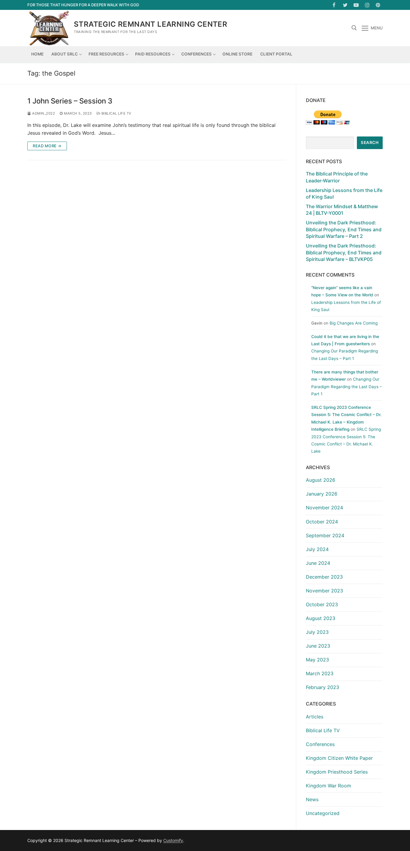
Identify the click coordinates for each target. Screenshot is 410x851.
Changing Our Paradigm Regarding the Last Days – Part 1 (346, 386)
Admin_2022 (43, 113)
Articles (314, 717)
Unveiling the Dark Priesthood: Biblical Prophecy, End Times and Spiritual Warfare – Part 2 (343, 229)
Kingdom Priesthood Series (337, 772)
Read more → (47, 145)
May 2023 (317, 660)
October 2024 (322, 522)
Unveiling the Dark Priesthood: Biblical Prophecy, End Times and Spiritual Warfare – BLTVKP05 (343, 252)
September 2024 (325, 535)
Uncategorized (322, 813)
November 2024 (324, 508)
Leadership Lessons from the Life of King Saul (344, 193)
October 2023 (322, 604)
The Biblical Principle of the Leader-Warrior (337, 177)
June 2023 (318, 646)
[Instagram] (367, 5)
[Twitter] (345, 5)
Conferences (320, 744)
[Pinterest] (378, 5)
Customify (173, 840)
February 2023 (322, 687)
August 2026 (320, 480)
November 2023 (324, 591)
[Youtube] (356, 5)
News (312, 799)
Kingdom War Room (328, 786)
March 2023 (319, 673)
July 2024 (317, 549)
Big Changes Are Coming (354, 323)
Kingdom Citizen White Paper (339, 758)
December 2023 (324, 577)
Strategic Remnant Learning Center (150, 24)
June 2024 (318, 563)
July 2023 (317, 632)
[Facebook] (334, 5)
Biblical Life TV (115, 113)
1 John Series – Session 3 (69, 101)
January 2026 (321, 494)
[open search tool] (354, 28)
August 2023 (320, 618)
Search (369, 142)
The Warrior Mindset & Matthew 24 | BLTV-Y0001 (342, 209)
